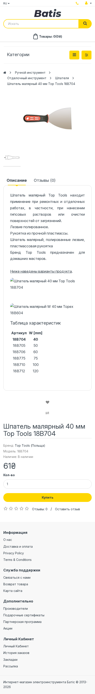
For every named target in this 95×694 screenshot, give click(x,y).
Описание (17, 180)
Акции (7, 628)
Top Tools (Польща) (30, 445)
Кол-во (9, 475)
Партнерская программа (22, 622)
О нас (7, 540)
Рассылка (10, 666)
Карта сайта (12, 591)
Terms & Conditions (17, 560)
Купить (47, 497)
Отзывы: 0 (40, 509)
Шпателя (62, 78)
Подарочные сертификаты (23, 615)
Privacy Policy (13, 553)
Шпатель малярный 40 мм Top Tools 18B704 (41, 84)
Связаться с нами (16, 577)
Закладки (10, 659)
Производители (15, 608)
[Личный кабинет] (88, 3)
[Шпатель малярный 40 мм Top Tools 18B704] (47, 119)
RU (5, 3)
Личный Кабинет (16, 646)
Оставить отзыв (67, 509)
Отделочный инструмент (26, 78)
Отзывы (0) (44, 180)
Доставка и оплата (18, 546)
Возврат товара (15, 584)
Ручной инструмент (30, 72)
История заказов (16, 653)
